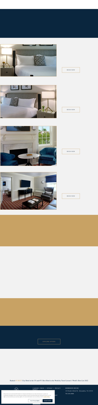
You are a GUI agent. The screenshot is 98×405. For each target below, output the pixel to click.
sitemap (49, 388)
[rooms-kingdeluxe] (28, 117)
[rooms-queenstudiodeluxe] (28, 76)
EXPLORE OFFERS (49, 341)
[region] (28, 397)
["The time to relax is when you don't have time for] (90, 364)
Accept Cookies (47, 400)
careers (36, 388)
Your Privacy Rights (35, 400)
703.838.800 (80, 282)
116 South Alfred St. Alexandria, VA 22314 (79, 391)
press (42, 388)
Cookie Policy (46, 396)
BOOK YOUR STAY (86, 4)
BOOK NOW (71, 70)
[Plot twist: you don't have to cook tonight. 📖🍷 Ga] (69, 364)
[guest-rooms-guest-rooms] (28, 165)
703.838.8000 (69, 393)
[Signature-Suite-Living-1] (28, 209)
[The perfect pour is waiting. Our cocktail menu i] (7, 364)
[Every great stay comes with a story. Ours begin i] (28, 364)
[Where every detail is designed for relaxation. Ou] (49, 364)
